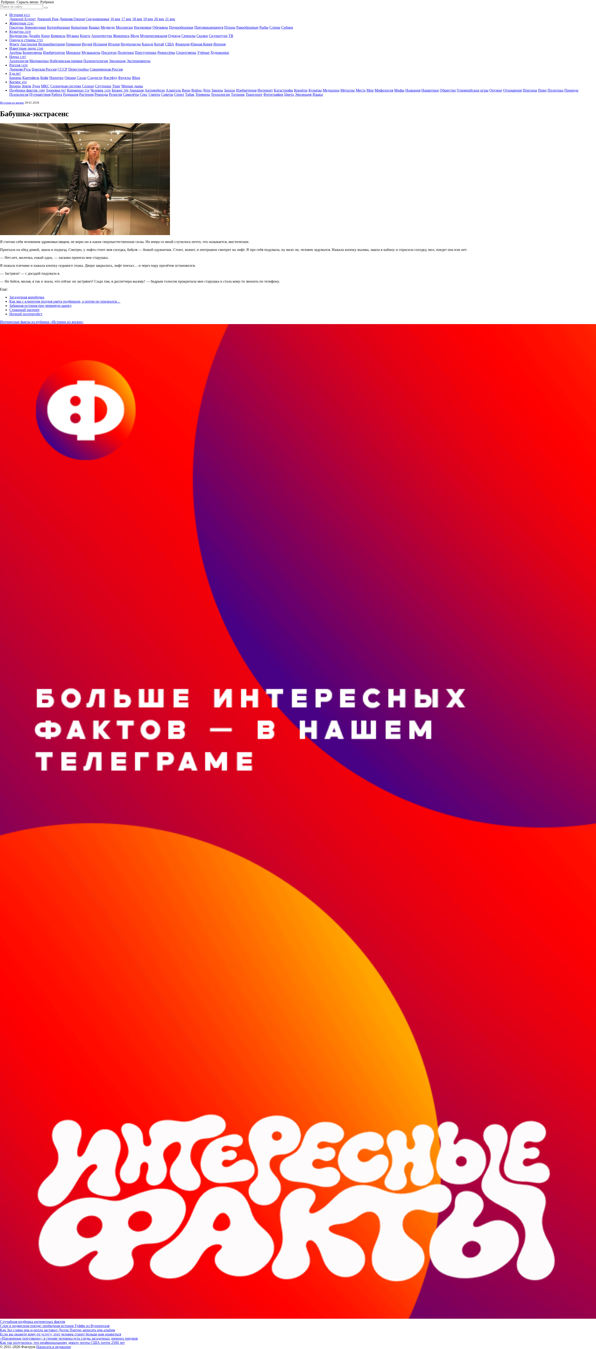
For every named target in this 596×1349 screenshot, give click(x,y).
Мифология (384, 90)
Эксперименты (138, 61)
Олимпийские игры (472, 90)
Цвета (289, 94)
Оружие (495, 90)
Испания (100, 44)
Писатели (109, 53)
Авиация (136, 90)
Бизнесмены (32, 53)
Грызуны (16, 27)
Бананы (15, 78)
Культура (20, 32)
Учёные (203, 53)
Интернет (265, 90)
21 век (170, 19)
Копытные (79, 27)
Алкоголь (173, 90)
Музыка (72, 36)
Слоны (274, 27)
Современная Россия (106, 69)
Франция (182, 44)
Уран (116, 86)
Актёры (15, 53)
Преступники (145, 53)
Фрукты (124, 78)
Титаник (238, 94)
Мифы (399, 90)
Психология (18, 94)
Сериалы (188, 36)
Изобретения (246, 90)
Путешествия (40, 94)
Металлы (347, 90)
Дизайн (34, 36)
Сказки (202, 36)
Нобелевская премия (66, 61)
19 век (148, 19)
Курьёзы (315, 90)
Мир (370, 90)
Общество (448, 90)
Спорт (179, 94)
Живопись (121, 36)
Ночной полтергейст (25, 314)
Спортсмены (186, 53)
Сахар (81, 78)
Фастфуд (110, 78)
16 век (115, 19)
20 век (159, 19)
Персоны (530, 90)
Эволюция (117, 61)
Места (361, 90)
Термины (202, 94)
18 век (137, 19)
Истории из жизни (12, 102)
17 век (126, 19)
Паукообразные (181, 27)
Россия (18, 65)
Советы (167, 94)
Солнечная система (65, 86)
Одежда (174, 36)
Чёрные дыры (132, 86)
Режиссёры (166, 53)
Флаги (14, 44)
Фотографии (273, 94)
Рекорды (101, 94)
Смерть (154, 94)
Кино (45, 36)
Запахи (229, 90)
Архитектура (101, 36)
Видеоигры (18, 36)
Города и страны (26, 40)
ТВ (230, 36)
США (169, 44)
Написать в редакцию (53, 1347)
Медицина (331, 90)
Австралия (28, 44)
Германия (73, 44)
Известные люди (26, 48)
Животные (21, 23)
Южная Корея (201, 44)
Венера (15, 86)
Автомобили (155, 90)
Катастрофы (283, 90)
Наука (17, 57)
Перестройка (78, 69)
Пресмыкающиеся (208, 27)
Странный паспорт (24, 310)
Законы (217, 90)
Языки (317, 94)
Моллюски (124, 27)
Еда (15, 73)
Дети (206, 90)
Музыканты (90, 53)
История (19, 15)
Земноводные (35, 27)
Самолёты (131, 94)
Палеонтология (95, 61)
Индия (87, 44)
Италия (114, 44)
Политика (555, 90)
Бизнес (120, 90)
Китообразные (58, 27)
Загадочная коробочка (26, 297)
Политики (126, 53)
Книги (85, 36)
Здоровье (56, 90)
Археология (18, 61)
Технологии (220, 94)
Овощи (70, 78)
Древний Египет (22, 19)
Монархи (73, 53)
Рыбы (263, 27)
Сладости (94, 78)
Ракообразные (247, 27)
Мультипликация (153, 36)
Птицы (229, 27)
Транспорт (254, 94)
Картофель (30, 78)
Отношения (512, 90)
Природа (571, 90)
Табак (189, 94)
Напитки (56, 78)
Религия (115, 94)
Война (196, 90)
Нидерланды (131, 44)
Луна (36, 86)
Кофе (44, 78)
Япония (219, 44)
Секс (144, 94)
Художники (219, 53)
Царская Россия (44, 69)
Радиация (70, 94)
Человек (100, 90)
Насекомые (143, 27)
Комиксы (58, 36)
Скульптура (218, 36)
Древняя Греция (72, 19)
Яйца (136, 78)
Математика (39, 61)
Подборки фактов (27, 90)
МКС (45, 86)
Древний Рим (47, 19)
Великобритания (51, 44)
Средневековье (97, 19)
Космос (18, 82)
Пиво (542, 90)
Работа (56, 94)
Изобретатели (54, 53)
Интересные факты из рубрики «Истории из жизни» (42, 322)
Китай (159, 44)
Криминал (78, 90)
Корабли (301, 90)
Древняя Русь (20, 69)
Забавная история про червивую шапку (40, 306)
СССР (62, 69)
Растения (86, 94)
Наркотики (430, 90)
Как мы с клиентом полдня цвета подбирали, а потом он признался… (64, 301)
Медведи (108, 27)
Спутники (103, 86)
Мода (134, 36)
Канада (147, 44)
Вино (186, 90)
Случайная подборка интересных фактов (32, 1322)
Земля (26, 86)
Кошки (94, 27)
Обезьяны (160, 27)
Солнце (88, 86)
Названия (412, 90)
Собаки (287, 27)
